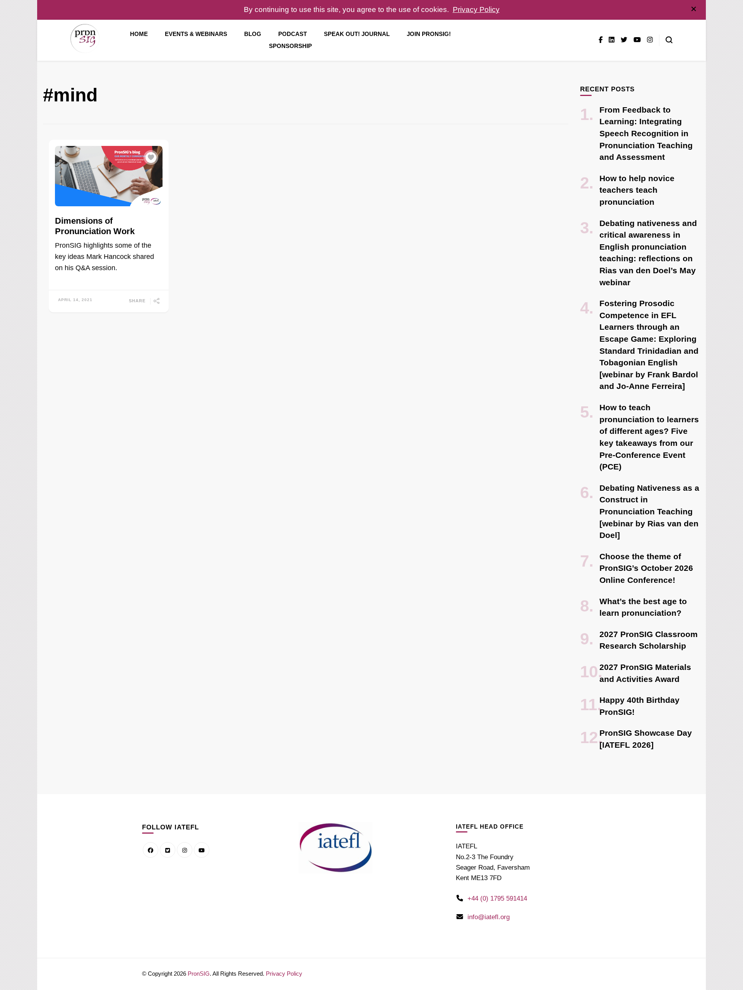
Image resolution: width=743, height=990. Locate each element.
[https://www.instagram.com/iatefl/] (184, 850)
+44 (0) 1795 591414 (497, 898)
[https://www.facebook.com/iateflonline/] (150, 850)
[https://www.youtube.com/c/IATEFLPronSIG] (201, 850)
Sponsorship (290, 46)
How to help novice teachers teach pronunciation (637, 190)
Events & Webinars (196, 34)
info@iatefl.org (488, 917)
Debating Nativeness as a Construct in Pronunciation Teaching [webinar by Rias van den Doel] (649, 511)
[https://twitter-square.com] (167, 850)
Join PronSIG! (429, 34)
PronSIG (199, 974)
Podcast (292, 34)
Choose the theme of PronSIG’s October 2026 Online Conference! (646, 568)
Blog (252, 34)
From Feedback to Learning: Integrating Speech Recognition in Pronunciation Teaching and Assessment (646, 133)
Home (139, 34)
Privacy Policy (476, 9)
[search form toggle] (669, 39)
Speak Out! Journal (357, 34)
